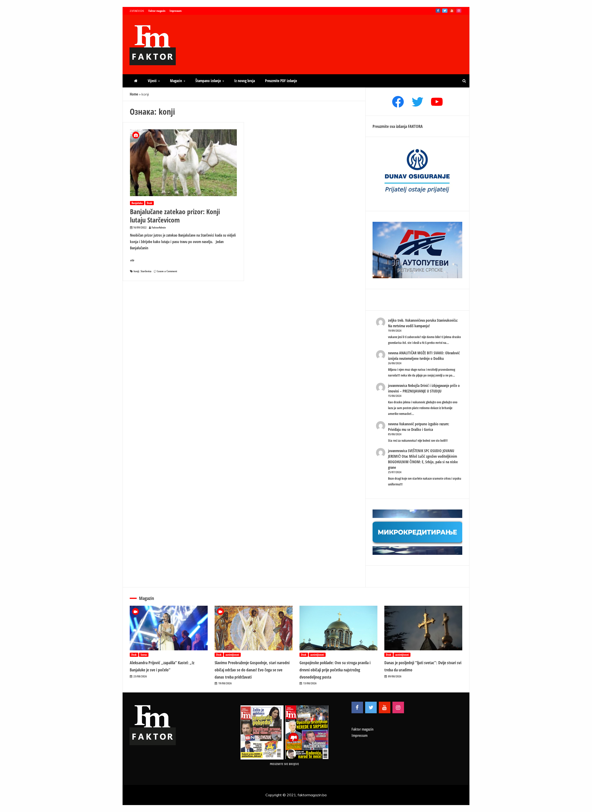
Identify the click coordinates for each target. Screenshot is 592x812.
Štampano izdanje (208, 80)
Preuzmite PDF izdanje (281, 80)
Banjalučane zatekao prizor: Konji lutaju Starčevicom (175, 216)
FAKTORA (415, 126)
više (132, 260)
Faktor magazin (156, 11)
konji (136, 271)
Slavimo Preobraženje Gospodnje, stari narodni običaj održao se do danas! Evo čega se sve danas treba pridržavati (252, 669)
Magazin (176, 80)
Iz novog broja (244, 80)
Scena (144, 655)
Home (134, 94)
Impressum (176, 11)
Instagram (458, 11)
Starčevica (146, 271)
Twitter (444, 11)
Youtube (451, 11)
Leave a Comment (167, 271)
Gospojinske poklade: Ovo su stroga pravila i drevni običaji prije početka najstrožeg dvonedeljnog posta (334, 669)
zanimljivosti (232, 655)
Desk (149, 203)
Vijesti (152, 80)
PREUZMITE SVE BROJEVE (284, 764)
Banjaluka (137, 203)
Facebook (438, 11)
